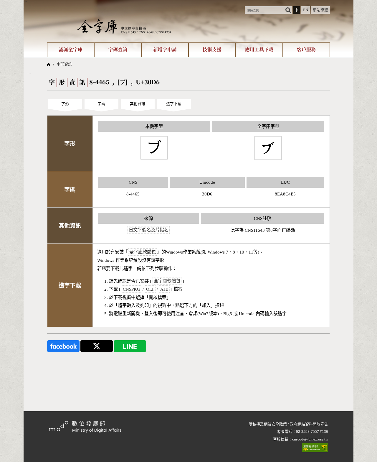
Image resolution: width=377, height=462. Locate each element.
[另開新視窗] (63, 346)
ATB (164, 289)
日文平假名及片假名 (148, 230)
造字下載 (173, 104)
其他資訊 (137, 104)
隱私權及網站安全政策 (268, 424)
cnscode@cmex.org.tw (310, 439)
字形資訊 (64, 64)
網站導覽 (320, 10)
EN (305, 10)
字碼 (101, 104)
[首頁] (124, 26)
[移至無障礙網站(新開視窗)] (315, 447)
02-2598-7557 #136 (312, 432)
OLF (150, 289)
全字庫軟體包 (142, 251)
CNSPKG (131, 289)
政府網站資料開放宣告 (309, 424)
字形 (65, 104)
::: (25, 2)
